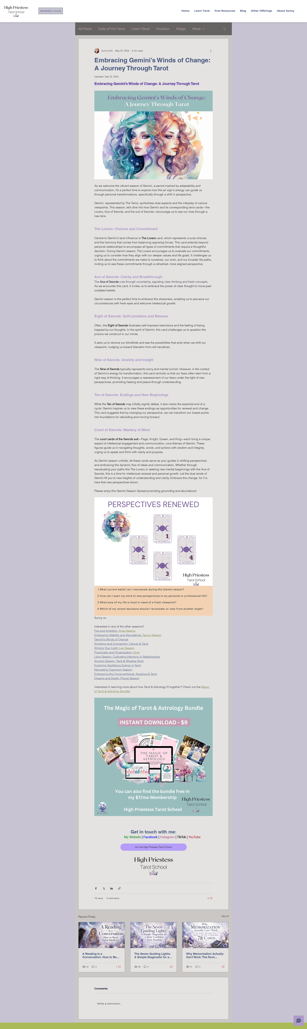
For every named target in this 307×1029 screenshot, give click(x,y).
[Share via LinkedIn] (111, 888)
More (196, 29)
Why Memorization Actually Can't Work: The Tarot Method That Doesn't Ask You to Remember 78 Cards (205, 955)
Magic (181, 29)
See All (225, 916)
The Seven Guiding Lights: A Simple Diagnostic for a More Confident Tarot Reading (152, 955)
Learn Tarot (140, 29)
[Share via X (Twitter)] (103, 888)
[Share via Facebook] (95, 888)
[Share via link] (119, 888)
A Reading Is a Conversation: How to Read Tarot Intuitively (101, 955)
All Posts (85, 29)
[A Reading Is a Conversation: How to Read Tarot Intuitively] (102, 935)
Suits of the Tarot (111, 29)
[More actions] (211, 51)
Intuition (163, 29)
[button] (224, 29)
